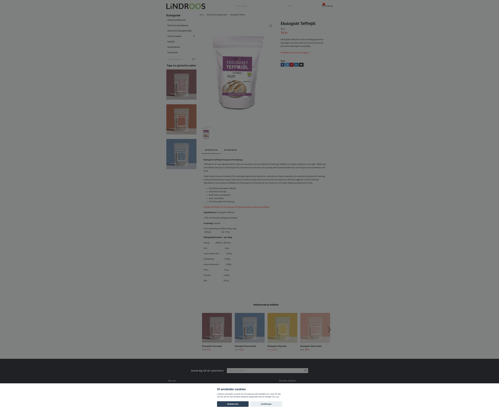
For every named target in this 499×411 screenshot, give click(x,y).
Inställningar (266, 404)
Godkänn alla (232, 404)
